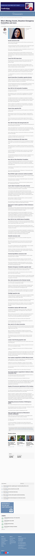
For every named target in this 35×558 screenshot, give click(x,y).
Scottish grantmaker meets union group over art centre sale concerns (14, 497)
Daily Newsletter (3, 543)
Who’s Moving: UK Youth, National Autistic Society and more (12, 444)
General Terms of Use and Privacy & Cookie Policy (13, 542)
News (5, 17)
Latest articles (3, 483)
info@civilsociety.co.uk (21, 545)
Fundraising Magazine (4, 540)
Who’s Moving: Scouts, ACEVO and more (20, 443)
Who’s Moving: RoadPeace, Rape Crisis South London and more (30, 444)
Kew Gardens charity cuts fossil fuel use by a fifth (11, 488)
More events (3, 529)
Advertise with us (12, 540)
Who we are (11, 539)
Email (5, 34)
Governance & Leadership (3, 542)
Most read (22, 483)
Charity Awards (3, 538)
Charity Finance (3, 539)
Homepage (2, 17)
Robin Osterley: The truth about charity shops (10, 491)
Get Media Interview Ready (8, 523)
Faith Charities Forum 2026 (9, 520)
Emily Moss (4, 32)
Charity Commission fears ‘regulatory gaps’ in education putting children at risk (15, 485)
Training (2, 546)
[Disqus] (21, 470)
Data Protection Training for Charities (10, 526)
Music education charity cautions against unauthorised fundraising (14, 494)
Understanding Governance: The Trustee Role (12, 517)
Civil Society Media (12, 538)
